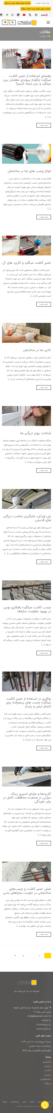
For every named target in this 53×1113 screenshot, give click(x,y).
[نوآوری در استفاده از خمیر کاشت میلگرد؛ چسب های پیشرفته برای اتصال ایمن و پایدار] (26, 681)
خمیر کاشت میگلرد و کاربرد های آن (26, 262)
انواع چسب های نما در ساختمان (29, 171)
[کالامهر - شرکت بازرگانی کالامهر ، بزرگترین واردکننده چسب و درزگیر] (26, 22)
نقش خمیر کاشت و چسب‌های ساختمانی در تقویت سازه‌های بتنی (27, 890)
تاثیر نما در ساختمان (37, 350)
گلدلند (47, 1070)
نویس (47, 1074)
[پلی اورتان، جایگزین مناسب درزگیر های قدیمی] (26, 499)
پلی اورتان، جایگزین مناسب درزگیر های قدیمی (27, 518)
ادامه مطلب (43, 125)
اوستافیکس (45, 1079)
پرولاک (47, 1083)
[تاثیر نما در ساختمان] (26, 333)
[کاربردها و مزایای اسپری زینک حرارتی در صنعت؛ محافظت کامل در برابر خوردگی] (26, 777)
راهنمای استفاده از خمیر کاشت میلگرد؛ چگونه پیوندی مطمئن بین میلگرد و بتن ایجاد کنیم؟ (27, 79)
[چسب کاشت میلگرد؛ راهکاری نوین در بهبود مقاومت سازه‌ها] (26, 590)
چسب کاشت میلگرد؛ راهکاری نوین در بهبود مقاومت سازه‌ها (27, 609)
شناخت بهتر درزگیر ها (35, 433)
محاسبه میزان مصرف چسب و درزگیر (17, 3)
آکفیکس (46, 1062)
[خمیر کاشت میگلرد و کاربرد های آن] (26, 245)
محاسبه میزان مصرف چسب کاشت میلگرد (35, 8)
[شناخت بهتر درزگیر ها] (26, 416)
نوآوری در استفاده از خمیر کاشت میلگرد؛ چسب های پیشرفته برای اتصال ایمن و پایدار (28, 702)
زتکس (47, 1066)
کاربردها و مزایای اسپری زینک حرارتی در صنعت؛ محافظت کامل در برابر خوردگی (27, 797)
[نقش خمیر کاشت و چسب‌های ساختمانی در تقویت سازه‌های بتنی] (26, 872)
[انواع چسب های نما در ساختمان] (26, 154)
